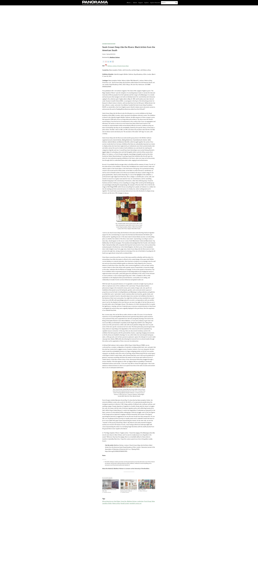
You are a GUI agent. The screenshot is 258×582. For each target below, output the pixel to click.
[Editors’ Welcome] (146, 484)
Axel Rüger (117, 501)
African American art (108, 501)
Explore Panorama (155, 2)
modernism (140, 501)
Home (103, 54)
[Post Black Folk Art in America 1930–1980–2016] (110, 484)
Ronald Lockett (125, 503)
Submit (135, 2)
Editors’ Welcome (141, 489)
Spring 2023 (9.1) (111, 54)
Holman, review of (118, 65)
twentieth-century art (135, 503)
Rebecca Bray (116, 503)
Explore (146, 2)
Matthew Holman (115, 57)
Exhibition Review (108, 44)
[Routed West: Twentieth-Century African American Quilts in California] (128, 484)
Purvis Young (147, 501)
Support (140, 2)
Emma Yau (123, 501)
